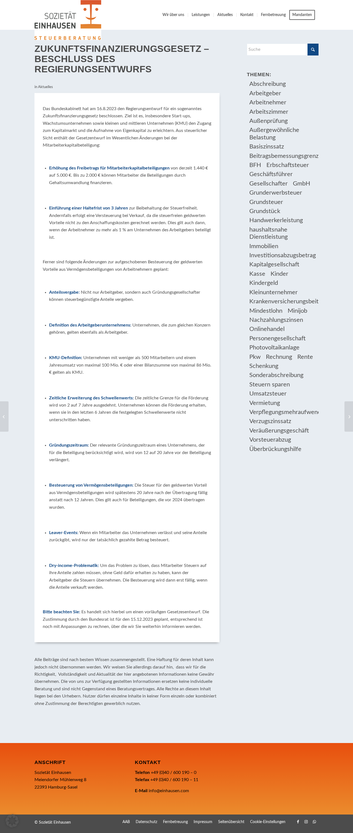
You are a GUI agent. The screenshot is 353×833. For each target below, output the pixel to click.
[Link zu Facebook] (298, 822)
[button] (12, 821)
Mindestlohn (265, 311)
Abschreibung (267, 84)
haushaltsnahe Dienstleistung (268, 233)
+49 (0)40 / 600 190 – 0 (173, 772)
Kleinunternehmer (273, 292)
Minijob (297, 311)
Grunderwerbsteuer (275, 193)
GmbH (301, 184)
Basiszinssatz (266, 147)
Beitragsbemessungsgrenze (284, 156)
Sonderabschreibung (276, 375)
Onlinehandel (267, 329)
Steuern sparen (269, 384)
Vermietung (264, 403)
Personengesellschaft (277, 338)
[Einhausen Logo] (67, 20)
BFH (255, 165)
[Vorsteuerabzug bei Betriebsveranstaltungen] (4, 416)
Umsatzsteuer (268, 394)
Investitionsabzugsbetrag (282, 255)
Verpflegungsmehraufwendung (284, 412)
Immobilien (263, 246)
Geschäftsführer (271, 174)
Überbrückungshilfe (275, 449)
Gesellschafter (268, 184)
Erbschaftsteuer (287, 165)
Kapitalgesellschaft (274, 264)
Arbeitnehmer (267, 102)
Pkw (255, 357)
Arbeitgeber (265, 93)
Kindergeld (263, 283)
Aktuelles (45, 87)
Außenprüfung (268, 121)
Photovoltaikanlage (274, 347)
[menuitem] (173, 15)
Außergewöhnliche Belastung (274, 133)
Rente (305, 357)
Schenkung (263, 366)
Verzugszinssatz (270, 421)
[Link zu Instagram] (306, 822)
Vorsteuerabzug (270, 440)
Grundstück (264, 211)
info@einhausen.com (169, 791)
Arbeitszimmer (268, 112)
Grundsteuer (266, 202)
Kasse (257, 274)
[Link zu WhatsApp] (314, 822)
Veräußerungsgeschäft (279, 431)
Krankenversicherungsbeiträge (284, 301)
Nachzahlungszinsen (276, 320)
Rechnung (279, 357)
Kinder (279, 274)
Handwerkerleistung (276, 220)
